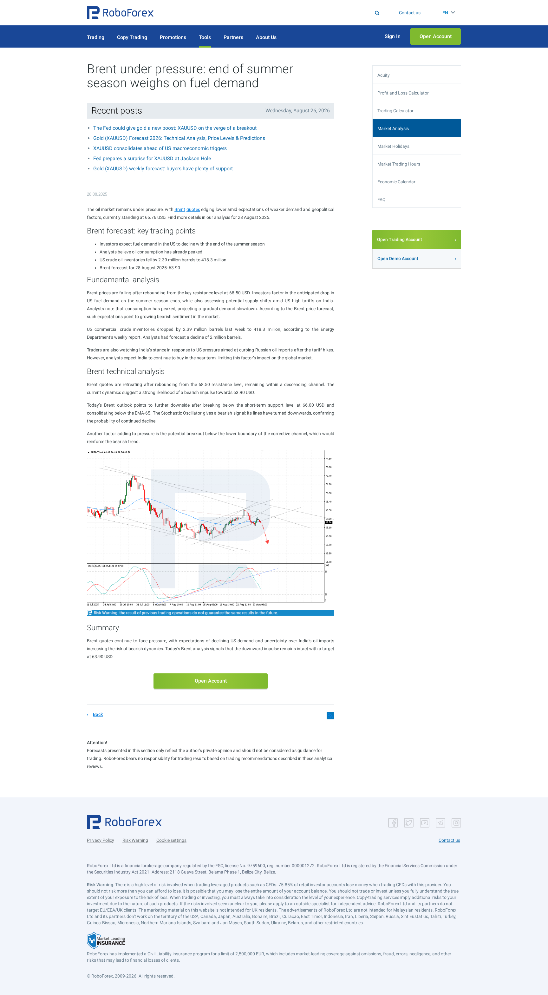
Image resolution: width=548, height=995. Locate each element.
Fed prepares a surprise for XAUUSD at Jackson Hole (152, 158)
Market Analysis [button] (393, 128)
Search (278, 12)
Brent (179, 209)
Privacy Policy (100, 840)
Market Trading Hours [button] (398, 164)
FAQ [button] (381, 199)
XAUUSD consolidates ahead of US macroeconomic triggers (160, 148)
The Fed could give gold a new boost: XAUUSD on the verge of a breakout (175, 128)
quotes (193, 209)
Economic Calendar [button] (396, 181)
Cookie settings (171, 840)
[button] (120, 12)
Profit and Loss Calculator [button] (403, 92)
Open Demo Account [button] (397, 258)
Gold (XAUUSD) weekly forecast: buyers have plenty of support (163, 169)
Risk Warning (135, 840)
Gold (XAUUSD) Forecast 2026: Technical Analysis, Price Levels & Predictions (179, 138)
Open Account (211, 681)
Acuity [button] (383, 75)
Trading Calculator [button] (395, 110)
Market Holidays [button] (393, 146)
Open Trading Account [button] (399, 239)
